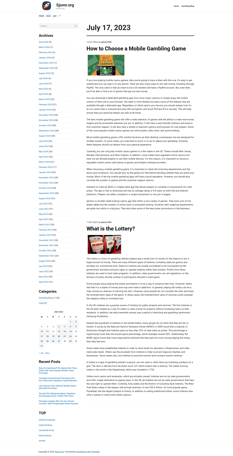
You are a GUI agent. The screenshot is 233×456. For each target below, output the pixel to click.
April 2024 (43, 157)
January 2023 (45, 235)
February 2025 (45, 104)
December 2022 (46, 240)
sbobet (42, 440)
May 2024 (43, 151)
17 (42, 336)
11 (47, 331)
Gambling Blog (187, 6)
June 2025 (44, 83)
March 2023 (44, 224)
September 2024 (46, 130)
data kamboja (45, 435)
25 (47, 341)
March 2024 (44, 162)
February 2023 (45, 230)
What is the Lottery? (111, 228)
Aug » (47, 353)
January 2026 (45, 57)
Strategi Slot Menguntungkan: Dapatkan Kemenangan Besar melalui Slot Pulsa (57, 394)
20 (59, 336)
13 (59, 331)
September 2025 (46, 68)
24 (42, 341)
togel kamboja (45, 425)
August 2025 (45, 73)
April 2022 (43, 282)
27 (59, 341)
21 (65, 336)
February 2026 (45, 52)
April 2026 (43, 42)
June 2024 (44, 146)
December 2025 (46, 63)
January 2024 (45, 172)
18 (47, 336)
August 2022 (45, 261)
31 (42, 346)
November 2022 (46, 245)
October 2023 (45, 188)
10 (42, 331)
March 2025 (44, 99)
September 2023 (46, 193)
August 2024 (45, 136)
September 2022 (46, 256)
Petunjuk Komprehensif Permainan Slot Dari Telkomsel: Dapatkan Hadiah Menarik (58, 379)
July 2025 (43, 78)
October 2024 (45, 125)
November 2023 (46, 183)
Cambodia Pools (46, 430)
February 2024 (45, 167)
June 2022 (44, 271)
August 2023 (45, 198)
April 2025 (43, 94)
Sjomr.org (59, 452)
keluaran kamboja (47, 420)
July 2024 (43, 141)
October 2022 (45, 250)
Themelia (95, 452)
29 (70, 341)
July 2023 (43, 203)
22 (70, 336)
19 (53, 336)
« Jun (41, 353)
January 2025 (45, 110)
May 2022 (43, 276)
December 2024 (46, 115)
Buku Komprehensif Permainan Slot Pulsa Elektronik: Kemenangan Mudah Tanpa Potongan (58, 370)
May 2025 (43, 89)
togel (41, 303)
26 (53, 341)
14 (65, 331)
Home (176, 6)
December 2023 (46, 177)
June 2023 (44, 209)
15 (70, 331)
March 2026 (44, 47)
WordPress (81, 452)
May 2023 (43, 214)
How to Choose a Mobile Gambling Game (136, 48)
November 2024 (46, 120)
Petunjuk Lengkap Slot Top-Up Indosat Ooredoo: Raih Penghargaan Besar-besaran (58, 402)
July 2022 (43, 266)
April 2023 (43, 219)
